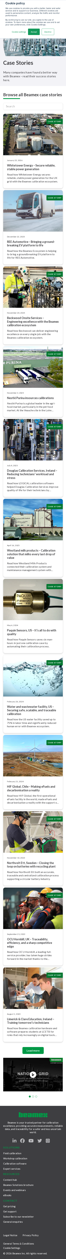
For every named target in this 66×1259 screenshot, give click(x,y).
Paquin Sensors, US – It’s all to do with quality (31, 632)
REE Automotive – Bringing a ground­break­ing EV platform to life (31, 243)
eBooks (7, 1195)
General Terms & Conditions (18, 1243)
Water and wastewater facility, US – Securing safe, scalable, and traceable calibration (31, 710)
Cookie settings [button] (19, 31)
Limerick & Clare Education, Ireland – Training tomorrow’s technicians (30, 1021)
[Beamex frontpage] (33, 1114)
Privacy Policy (31, 1235)
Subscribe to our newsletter (18, 1216)
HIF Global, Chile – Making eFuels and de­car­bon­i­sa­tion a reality (31, 788)
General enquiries (13, 1221)
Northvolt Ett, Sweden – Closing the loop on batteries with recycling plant (31, 864)
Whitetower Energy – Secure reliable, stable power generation (31, 167)
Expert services (12, 1168)
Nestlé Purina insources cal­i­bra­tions (30, 398)
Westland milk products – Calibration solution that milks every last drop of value (31, 554)
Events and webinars (14, 1190)
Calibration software (14, 1163)
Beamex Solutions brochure (18, 1184)
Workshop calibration (15, 1158)
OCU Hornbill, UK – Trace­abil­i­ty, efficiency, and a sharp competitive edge (29, 942)
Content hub (10, 1179)
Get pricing (9, 1206)
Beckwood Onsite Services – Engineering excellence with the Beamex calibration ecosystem (33, 321)
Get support (9, 1211)
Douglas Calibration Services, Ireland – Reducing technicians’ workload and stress (32, 474)
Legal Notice (10, 1235)
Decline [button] (47, 31)
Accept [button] (34, 31)
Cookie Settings (11, 1248)
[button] (30, 1096)
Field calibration (12, 1153)
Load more (33, 1050)
